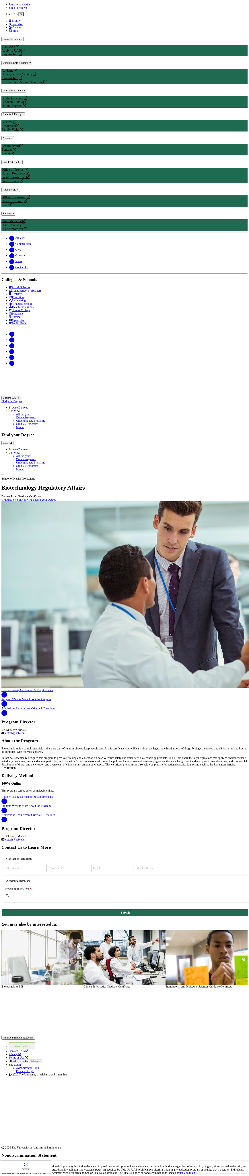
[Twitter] (12, 339)
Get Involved (10, 146)
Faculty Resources (13, 177)
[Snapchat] (12, 357)
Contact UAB (18, 1051)
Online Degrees (11, 106)
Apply (25, 499)
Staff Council (10, 181)
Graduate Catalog (13, 102)
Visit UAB (8, 47)
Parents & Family (12, 114)
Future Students (12, 39)
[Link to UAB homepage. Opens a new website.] (33, 994)
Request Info (9, 54)
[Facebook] (12, 333)
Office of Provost (12, 170)
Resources (8, 126)
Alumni (7, 138)
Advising (7, 70)
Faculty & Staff (11, 162)
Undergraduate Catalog (16, 74)
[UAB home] (124, 394)
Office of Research (13, 197)
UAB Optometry (12, 229)
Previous (5, 959)
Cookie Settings (22, 1046)
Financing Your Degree (42, 499)
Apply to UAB (11, 50)
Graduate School (12, 98)
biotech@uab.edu (14, 733)
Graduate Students (13, 90)
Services (7, 122)
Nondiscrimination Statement (18, 1037)
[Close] (21, 14)
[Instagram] (12, 345)
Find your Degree (11, 401)
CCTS (6, 205)
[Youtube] (12, 351)
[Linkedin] (12, 363)
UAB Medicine (11, 221)
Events (6, 153)
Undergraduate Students (16, 63)
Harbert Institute (12, 201)
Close (6, 443)
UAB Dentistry (11, 225)
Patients (7, 213)
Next (244, 959)
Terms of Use (18, 1057)
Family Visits (10, 129)
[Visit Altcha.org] (26, 1166)
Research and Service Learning (22, 82)
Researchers (10, 189)
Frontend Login (25, 1071)
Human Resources (13, 173)
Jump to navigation (20, 4)
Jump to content (18, 7)
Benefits (6, 150)
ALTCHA (26, 1170)
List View (14, 410)
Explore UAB (10, 397)
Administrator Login (28, 1067)
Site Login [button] (15, 1064)
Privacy (15, 1054)
